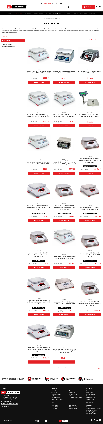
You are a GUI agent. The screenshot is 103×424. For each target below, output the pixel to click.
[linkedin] (100, 420)
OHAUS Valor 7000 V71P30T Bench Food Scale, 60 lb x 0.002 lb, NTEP (64, 303)
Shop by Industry (90, 399)
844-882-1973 (7, 401)
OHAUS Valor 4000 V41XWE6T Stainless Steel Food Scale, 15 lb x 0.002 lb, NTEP (90, 160)
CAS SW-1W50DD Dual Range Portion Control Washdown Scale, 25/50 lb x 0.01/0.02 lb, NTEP (64, 351)
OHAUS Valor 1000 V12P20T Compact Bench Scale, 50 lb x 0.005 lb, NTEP (39, 72)
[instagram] (94, 420)
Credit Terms (72, 392)
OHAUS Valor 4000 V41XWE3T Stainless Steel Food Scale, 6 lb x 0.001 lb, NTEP (64, 207)
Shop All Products (90, 397)
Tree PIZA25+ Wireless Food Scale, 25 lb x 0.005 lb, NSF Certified (90, 116)
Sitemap (71, 391)
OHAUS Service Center (57, 399)
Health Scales (66, 13)
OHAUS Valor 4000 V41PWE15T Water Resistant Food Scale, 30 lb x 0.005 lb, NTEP (39, 207)
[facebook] (91, 420)
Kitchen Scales (6, 49)
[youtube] (97, 420)
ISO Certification (56, 397)
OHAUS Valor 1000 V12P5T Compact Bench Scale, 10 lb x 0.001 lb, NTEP (38, 163)
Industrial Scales (18, 13)
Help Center (89, 405)
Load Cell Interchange (91, 410)
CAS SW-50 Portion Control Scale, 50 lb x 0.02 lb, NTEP (64, 72)
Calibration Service (56, 394)
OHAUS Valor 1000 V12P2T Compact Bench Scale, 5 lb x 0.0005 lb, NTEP (64, 116)
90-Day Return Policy (74, 406)
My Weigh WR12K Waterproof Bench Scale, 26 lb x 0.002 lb (89, 72)
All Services (54, 396)
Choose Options (38, 82)
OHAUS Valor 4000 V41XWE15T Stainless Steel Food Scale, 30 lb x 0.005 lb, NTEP (39, 254)
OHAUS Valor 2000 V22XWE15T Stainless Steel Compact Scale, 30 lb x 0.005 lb (89, 303)
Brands (9, 13)
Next (99, 368)
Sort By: (88, 40)
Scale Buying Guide (91, 412)
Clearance (75, 13)
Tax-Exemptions (73, 394)
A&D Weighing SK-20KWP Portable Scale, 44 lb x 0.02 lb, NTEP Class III (64, 163)
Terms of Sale (55, 406)
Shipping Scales (57, 13)
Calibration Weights (38, 13)
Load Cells (48, 13)
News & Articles (90, 406)
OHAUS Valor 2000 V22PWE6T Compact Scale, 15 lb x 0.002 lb (90, 208)
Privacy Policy (55, 408)
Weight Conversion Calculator (93, 408)
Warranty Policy (73, 408)
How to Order (89, 392)
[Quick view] (38, 65)
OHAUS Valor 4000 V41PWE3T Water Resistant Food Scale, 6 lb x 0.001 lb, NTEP (39, 302)
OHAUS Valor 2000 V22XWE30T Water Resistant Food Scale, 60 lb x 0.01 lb (90, 254)
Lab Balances (27, 13)
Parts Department (73, 396)
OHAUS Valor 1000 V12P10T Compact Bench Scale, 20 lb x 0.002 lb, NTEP (38, 116)
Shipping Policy (72, 405)
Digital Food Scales (7, 44)
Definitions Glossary (91, 413)
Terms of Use (55, 405)
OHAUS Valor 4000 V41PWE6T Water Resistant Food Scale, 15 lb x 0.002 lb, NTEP (38, 349)
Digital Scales (83, 13)
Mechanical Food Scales (8, 46)
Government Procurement (75, 397)
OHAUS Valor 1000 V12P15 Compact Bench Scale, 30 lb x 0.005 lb (64, 257)
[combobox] (51, 7)
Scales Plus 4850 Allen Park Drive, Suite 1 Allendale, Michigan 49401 (10, 397)
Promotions (92, 13)
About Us (54, 391)
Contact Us (54, 392)
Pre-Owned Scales (90, 394)
